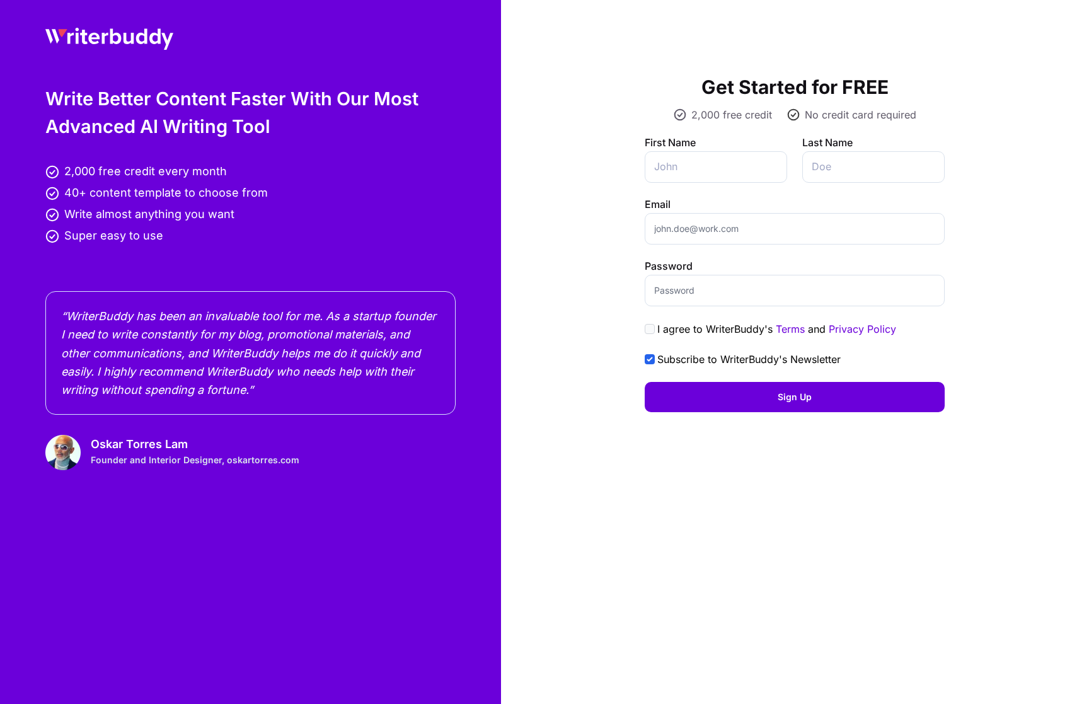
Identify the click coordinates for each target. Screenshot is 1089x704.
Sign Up (795, 396)
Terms (790, 329)
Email (658, 204)
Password (669, 266)
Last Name (827, 142)
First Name (670, 142)
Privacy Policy (862, 329)
